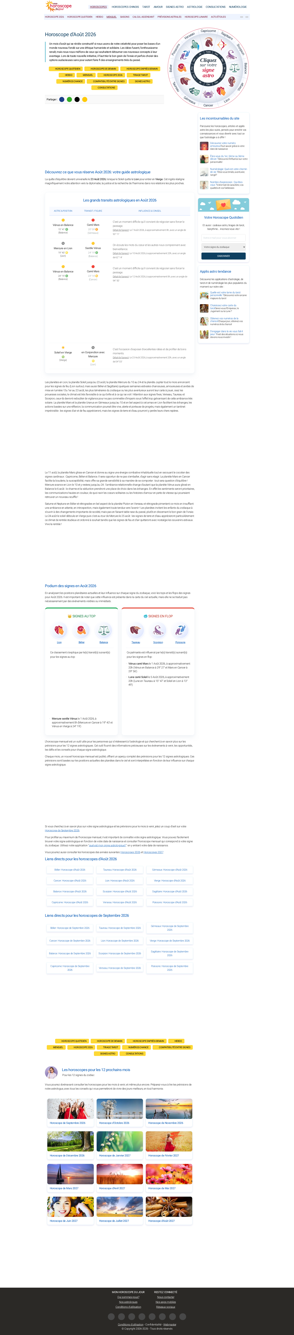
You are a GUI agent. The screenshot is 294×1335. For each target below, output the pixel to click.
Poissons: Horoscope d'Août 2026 (169, 902)
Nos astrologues (128, 1302)
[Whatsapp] (69, 99)
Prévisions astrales (169, 17)
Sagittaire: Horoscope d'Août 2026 (169, 891)
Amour (158, 7)
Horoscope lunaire (196, 17)
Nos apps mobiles (166, 1302)
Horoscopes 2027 (154, 852)
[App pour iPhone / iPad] (172, 1317)
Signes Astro (175, 7)
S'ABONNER (223, 256)
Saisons (124, 17)
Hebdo (99, 17)
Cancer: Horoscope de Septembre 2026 (69, 941)
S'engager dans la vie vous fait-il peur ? (226, 334)
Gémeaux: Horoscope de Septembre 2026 (170, 928)
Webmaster (169, 1325)
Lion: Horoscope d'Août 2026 (120, 880)
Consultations (216, 7)
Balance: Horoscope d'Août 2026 (70, 891)
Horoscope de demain (103, 69)
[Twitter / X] (77, 99)
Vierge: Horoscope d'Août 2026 (170, 880)
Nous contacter (165, 1297)
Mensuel (112, 17)
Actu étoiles (218, 17)
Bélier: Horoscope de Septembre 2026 (69, 928)
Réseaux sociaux (165, 1307)
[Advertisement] (120, 141)
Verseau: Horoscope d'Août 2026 (120, 902)
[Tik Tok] (142, 1317)
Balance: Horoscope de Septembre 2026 (70, 953)
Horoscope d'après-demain (142, 69)
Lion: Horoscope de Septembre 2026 (120, 941)
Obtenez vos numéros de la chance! (226, 321)
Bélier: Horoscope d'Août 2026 (69, 870)
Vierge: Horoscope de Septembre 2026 (170, 941)
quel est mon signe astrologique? (107, 845)
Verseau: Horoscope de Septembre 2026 (120, 968)
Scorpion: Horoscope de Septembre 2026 (120, 953)
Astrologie (194, 7)
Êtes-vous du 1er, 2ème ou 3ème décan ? (228, 159)
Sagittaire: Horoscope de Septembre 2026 (169, 953)
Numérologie (238, 7)
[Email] (84, 99)
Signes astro (142, 81)
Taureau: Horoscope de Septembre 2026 (120, 928)
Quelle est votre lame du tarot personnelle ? (228, 295)
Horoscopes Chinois (125, 7)
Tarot (146, 7)
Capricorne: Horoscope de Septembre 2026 (69, 968)
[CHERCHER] (247, 16)
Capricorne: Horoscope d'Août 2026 (70, 902)
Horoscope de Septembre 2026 (62, 830)
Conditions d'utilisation (128, 1307)
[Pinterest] (152, 1317)
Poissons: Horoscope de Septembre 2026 (169, 968)
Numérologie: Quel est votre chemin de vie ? (228, 172)
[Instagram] (121, 1317)
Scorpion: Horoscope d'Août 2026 (120, 891)
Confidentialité (153, 1325)
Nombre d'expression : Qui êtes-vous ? (226, 185)
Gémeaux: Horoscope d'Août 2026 (169, 870)
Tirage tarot (140, 75)
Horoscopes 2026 (130, 852)
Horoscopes (98, 7)
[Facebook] (61, 99)
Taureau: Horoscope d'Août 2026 (120, 870)
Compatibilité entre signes (108, 81)
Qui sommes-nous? (128, 1297)
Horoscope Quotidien (79, 17)
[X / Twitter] (162, 1317)
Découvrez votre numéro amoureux (227, 146)
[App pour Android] (183, 1317)
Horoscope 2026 (54, 17)
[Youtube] (132, 1317)
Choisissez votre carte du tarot (224, 308)
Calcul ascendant (143, 17)
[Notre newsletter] (241, 16)
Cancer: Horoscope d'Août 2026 (70, 880)
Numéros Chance (73, 81)
